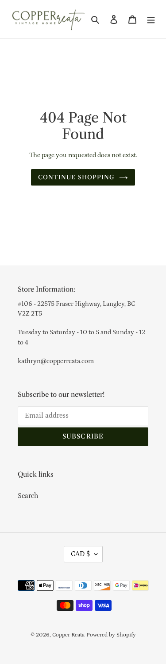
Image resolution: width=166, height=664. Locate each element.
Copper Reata (68, 635)
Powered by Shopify (111, 635)
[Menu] (151, 19)
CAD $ (80, 554)
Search (28, 496)
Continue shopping (76, 177)
